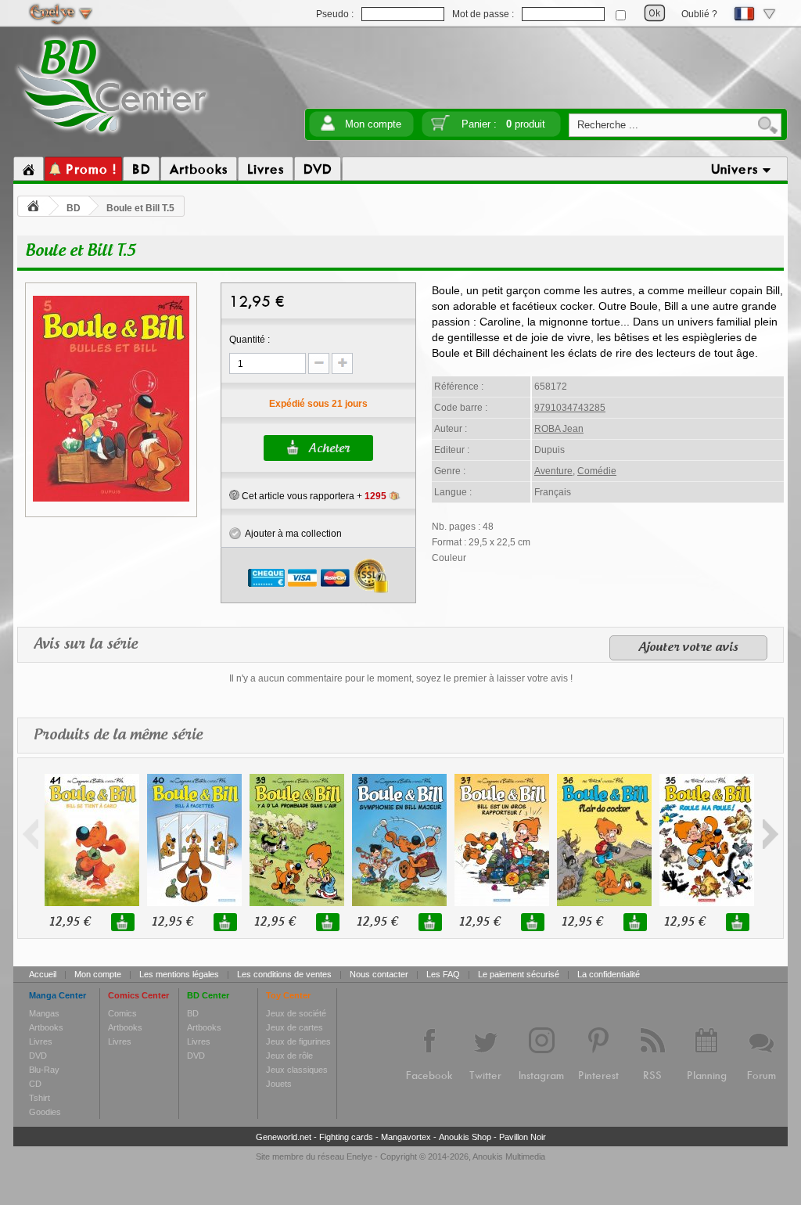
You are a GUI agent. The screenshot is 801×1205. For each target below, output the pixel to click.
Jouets (279, 1083)
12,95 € (69, 922)
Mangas (44, 1013)
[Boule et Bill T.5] (111, 499)
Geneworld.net (283, 1137)
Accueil (42, 974)
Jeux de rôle (289, 1055)
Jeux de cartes (294, 1027)
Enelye (359, 1156)
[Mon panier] (440, 128)
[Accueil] (28, 169)
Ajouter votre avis (688, 647)
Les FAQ (443, 974)
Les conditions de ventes (284, 974)
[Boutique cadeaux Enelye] (234, 495)
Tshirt (39, 1097)
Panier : (503, 124)
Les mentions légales (179, 974)
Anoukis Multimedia (508, 1156)
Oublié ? (699, 14)
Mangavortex (406, 1137)
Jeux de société (296, 1013)
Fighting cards (346, 1137)
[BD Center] (112, 135)
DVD (38, 1055)
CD (35, 1083)
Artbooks (46, 1027)
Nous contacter (379, 974)
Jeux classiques (297, 1069)
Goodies (45, 1112)
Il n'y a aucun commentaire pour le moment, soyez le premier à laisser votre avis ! (401, 678)
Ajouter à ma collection (291, 533)
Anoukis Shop (465, 1137)
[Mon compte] (328, 128)
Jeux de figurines (298, 1041)
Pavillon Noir (522, 1137)
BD (73, 208)
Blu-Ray (44, 1069)
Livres (40, 1041)
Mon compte (373, 124)
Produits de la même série (118, 735)
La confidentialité (608, 974)
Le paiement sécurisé (518, 974)
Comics (122, 1013)
